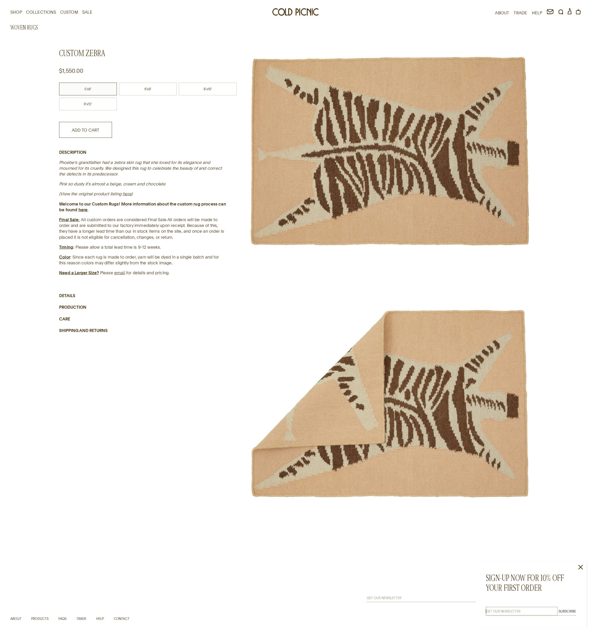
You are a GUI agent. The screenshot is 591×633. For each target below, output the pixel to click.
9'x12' (88, 104)
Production (72, 307)
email (119, 272)
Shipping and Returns (83, 330)
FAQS (62, 618)
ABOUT (502, 12)
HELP (537, 12)
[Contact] (550, 12)
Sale (87, 12)
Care (64, 318)
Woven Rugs (24, 27)
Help (100, 618)
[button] (560, 12)
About (15, 618)
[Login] (569, 12)
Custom (69, 12)
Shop (16, 12)
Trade (81, 618)
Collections (41, 12)
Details (67, 295)
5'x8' (87, 89)
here (127, 193)
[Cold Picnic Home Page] (295, 12)
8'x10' (208, 89)
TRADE (520, 12)
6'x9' (148, 89)
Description (72, 152)
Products (39, 618)
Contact (122, 618)
